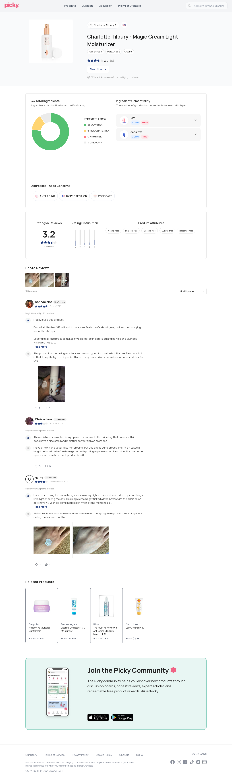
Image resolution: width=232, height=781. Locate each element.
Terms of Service (54, 755)
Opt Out (124, 755)
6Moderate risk (98, 130)
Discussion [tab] (105, 6)
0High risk (95, 136)
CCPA (139, 755)
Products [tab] (70, 6)
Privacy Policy (80, 755)
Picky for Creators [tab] (129, 6)
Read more (40, 346)
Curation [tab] (87, 6)
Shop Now (96, 69)
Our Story (31, 755)
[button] (192, 291)
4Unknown (95, 142)
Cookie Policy (104, 755)
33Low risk (95, 124)
